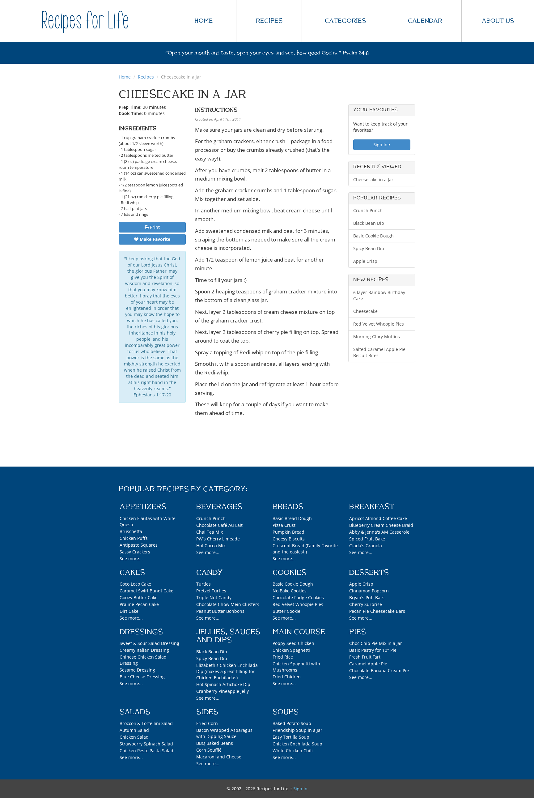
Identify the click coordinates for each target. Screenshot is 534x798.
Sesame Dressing (137, 670)
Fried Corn (207, 723)
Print (154, 227)
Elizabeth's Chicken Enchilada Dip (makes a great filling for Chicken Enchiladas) (227, 671)
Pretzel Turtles (211, 591)
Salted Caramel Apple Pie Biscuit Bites (379, 352)
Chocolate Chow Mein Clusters (227, 604)
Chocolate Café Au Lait (219, 525)
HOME (203, 20)
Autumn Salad (134, 730)
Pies (357, 632)
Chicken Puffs (134, 538)
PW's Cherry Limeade (218, 539)
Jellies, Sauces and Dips (228, 636)
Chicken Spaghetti (291, 650)
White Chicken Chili (293, 750)
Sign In (381, 144)
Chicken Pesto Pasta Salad (146, 750)
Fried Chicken (287, 677)
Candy (209, 572)
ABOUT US (498, 20)
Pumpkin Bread (288, 532)
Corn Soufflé (209, 750)
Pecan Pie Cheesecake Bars (377, 611)
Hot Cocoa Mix (211, 545)
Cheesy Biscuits (289, 539)
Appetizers (143, 506)
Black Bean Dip (368, 223)
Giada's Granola (365, 545)
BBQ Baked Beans (214, 743)
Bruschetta (131, 531)
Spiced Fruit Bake (367, 539)
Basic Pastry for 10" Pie (372, 650)
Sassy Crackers (135, 552)
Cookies (289, 572)
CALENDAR (425, 20)
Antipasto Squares (139, 545)
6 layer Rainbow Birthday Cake (379, 295)
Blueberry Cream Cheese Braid (381, 525)
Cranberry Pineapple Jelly (222, 691)
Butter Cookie (286, 611)
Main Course (299, 632)
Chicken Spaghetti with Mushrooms (296, 667)
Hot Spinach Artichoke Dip (223, 684)
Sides (207, 712)
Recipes (146, 77)
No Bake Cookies (290, 591)
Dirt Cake (129, 611)
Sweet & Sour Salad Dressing (149, 643)
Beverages (219, 506)
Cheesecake (365, 311)
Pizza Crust (284, 525)
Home (125, 77)
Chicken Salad (134, 737)
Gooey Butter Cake (139, 597)
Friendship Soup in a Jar (297, 730)
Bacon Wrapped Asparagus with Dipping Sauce (224, 733)
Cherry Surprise (365, 604)
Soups (286, 712)
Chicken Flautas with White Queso (148, 521)
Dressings (141, 632)
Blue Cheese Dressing (142, 677)
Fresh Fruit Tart (364, 657)
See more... (131, 558)
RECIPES (269, 20)
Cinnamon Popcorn (369, 591)
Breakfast (371, 506)
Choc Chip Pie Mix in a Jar (375, 643)
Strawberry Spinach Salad (146, 744)
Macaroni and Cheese (218, 757)
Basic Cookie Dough (373, 236)
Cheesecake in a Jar (373, 179)
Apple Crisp (365, 261)
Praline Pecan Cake (139, 604)
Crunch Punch (368, 210)
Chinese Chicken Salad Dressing (143, 660)
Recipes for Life (85, 20)
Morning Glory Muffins (376, 336)
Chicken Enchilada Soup (297, 744)
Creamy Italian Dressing (144, 650)
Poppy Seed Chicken (293, 643)
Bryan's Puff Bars (366, 597)
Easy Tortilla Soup (291, 737)
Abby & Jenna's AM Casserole (379, 532)
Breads (288, 506)
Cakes (132, 572)
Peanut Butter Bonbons (220, 611)
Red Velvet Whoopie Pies (378, 324)
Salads (135, 712)
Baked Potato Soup (292, 723)
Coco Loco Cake (135, 584)
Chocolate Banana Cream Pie (379, 670)
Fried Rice (283, 657)
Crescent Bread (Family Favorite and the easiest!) (305, 549)
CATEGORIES (345, 20)
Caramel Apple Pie (368, 664)
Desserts (369, 572)
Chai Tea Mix (209, 532)
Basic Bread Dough (292, 518)
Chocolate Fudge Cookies (298, 597)
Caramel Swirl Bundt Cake (146, 591)
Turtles (203, 584)
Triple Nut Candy (213, 597)
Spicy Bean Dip (368, 248)
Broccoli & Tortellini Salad (146, 723)
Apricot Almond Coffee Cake (378, 518)
